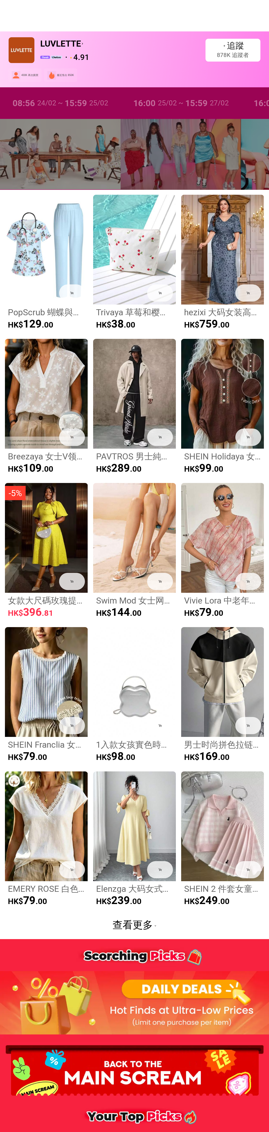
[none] (134, 1003)
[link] (16, 75)
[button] (11, 16)
